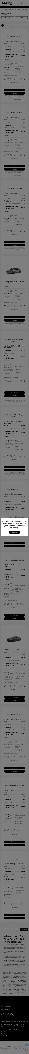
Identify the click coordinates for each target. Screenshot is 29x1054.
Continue (14, 532)
